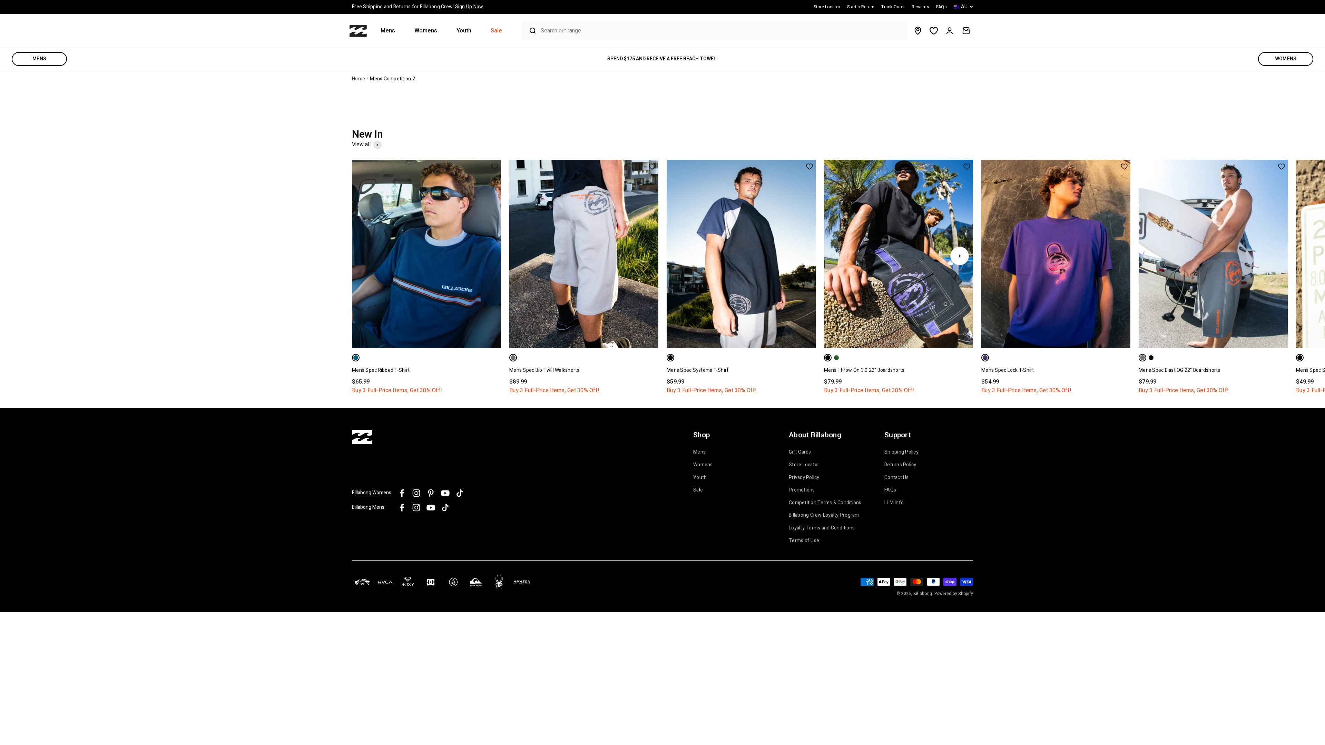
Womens (425, 30)
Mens (388, 30)
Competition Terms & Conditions (825, 502)
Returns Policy (900, 464)
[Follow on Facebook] (401, 493)
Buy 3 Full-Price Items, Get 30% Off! (397, 390)
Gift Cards (800, 452)
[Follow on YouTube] (445, 493)
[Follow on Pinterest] (430, 493)
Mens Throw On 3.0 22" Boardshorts (864, 370)
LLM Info (894, 502)
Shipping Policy (901, 452)
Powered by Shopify (953, 593)
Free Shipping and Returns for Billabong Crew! (417, 6)
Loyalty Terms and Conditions (822, 528)
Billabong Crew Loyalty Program (824, 515)
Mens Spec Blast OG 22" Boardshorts (1179, 370)
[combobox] (722, 31)
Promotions (802, 490)
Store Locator (804, 464)
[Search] (529, 30)
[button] (391, 30)
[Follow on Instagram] (416, 493)
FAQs (890, 490)
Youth (464, 30)
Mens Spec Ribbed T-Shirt (381, 370)
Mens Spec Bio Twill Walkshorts (544, 370)
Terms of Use (804, 540)
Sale (496, 30)
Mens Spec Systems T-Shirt (697, 370)
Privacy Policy (804, 477)
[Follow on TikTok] (459, 493)
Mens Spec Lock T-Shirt (1007, 370)
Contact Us (896, 477)
